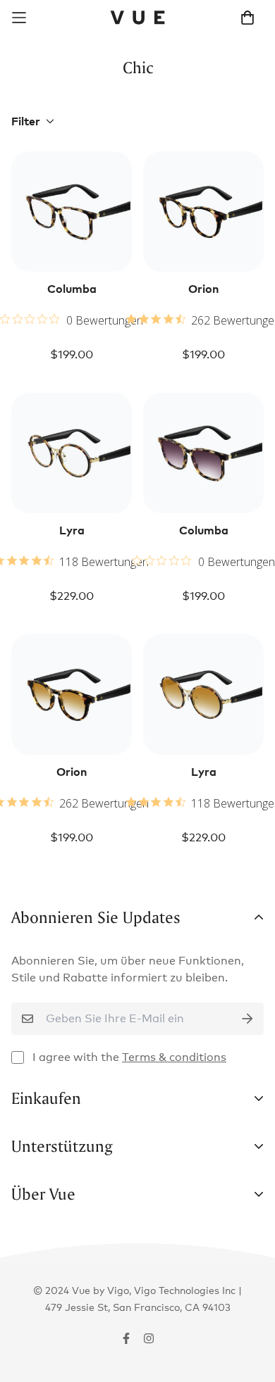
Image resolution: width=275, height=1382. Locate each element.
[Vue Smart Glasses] (138, 17)
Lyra (72, 530)
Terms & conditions (174, 1057)
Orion (203, 289)
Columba (72, 289)
